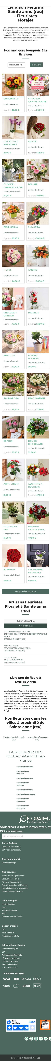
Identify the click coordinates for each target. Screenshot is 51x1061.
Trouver (36, 65)
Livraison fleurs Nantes (25, 794)
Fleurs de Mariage (9, 863)
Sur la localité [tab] (25, 621)
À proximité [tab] (25, 626)
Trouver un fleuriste (9, 910)
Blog (3, 914)
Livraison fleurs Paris (24, 767)
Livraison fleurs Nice (24, 790)
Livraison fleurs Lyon (24, 778)
